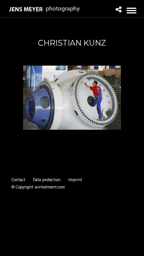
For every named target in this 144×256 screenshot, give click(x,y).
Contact (18, 180)
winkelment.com (50, 187)
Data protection (47, 180)
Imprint (75, 180)
